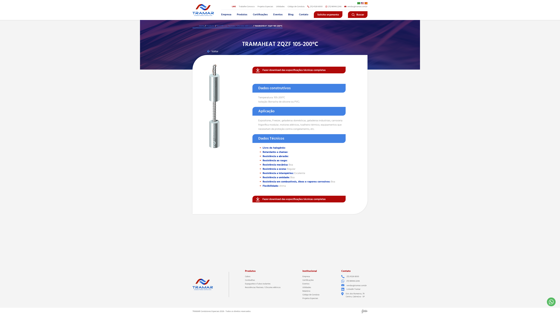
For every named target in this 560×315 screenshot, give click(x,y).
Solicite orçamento (328, 15)
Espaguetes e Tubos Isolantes (258, 283)
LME (234, 6)
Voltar (214, 51)
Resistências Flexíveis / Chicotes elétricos (234, 25)
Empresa (226, 15)
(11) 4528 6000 (316, 6)
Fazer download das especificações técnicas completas (294, 70)
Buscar (360, 15)
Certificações (260, 15)
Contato (303, 15)
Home (201, 25)
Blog (290, 15)
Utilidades (280, 6)
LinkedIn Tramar (353, 289)
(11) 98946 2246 (334, 6)
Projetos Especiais (310, 298)
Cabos (247, 276)
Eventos (278, 15)
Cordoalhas (250, 280)
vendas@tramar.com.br (357, 6)
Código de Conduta (296, 6)
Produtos (242, 15)
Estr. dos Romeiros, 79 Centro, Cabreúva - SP (355, 295)
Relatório (306, 291)
